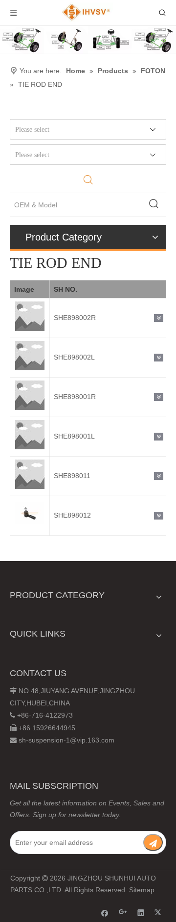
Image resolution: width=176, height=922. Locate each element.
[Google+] (123, 912)
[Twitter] (159, 912)
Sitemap (141, 890)
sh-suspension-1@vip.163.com (66, 740)
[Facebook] (105, 912)
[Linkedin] (141, 912)
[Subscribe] (153, 842)
